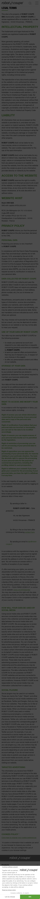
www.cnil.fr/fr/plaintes (21, 590)
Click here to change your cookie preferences (19, 838)
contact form (30, 532)
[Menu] (36, 3)
